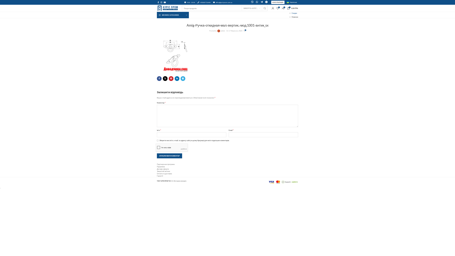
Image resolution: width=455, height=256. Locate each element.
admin (223, 31)
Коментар (161, 102)
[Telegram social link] (183, 78)
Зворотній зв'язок (163, 171)
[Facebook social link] (158, 2)
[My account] (273, 8)
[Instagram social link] (161, 2)
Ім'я (159, 130)
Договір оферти (163, 169)
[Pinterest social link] (171, 78)
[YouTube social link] (165, 2)
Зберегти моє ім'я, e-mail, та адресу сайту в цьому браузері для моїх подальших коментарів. (194, 140)
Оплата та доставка (164, 174)
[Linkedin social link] (177, 78)
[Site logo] (168, 8)
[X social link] (165, 78)
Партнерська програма (166, 164)
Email (231, 130)
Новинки (295, 17)
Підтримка (161, 167)
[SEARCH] (265, 8)
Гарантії (160, 176)
